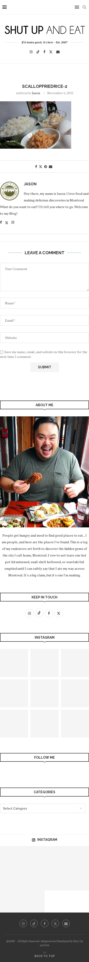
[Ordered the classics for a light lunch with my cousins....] (11, 902)
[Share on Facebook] (36, 166)
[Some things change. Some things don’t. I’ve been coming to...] (44, 663)
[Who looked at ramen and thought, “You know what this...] (56, 857)
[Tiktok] (38, 51)
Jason (36, 93)
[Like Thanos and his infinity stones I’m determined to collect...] (33, 879)
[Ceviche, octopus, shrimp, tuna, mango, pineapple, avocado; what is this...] (78, 879)
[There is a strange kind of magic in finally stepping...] (44, 693)
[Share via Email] (50, 166)
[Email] (58, 51)
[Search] (84, 7)
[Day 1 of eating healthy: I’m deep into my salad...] (11, 879)
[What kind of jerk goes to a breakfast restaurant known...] (33, 902)
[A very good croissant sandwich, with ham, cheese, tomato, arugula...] (78, 857)
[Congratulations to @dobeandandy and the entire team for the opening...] (33, 857)
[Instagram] (31, 51)
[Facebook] (44, 51)
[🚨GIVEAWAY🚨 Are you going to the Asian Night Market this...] (56, 879)
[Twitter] (50, 51)
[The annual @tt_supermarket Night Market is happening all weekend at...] (44, 723)
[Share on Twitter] (40, 166)
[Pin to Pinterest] (45, 166)
